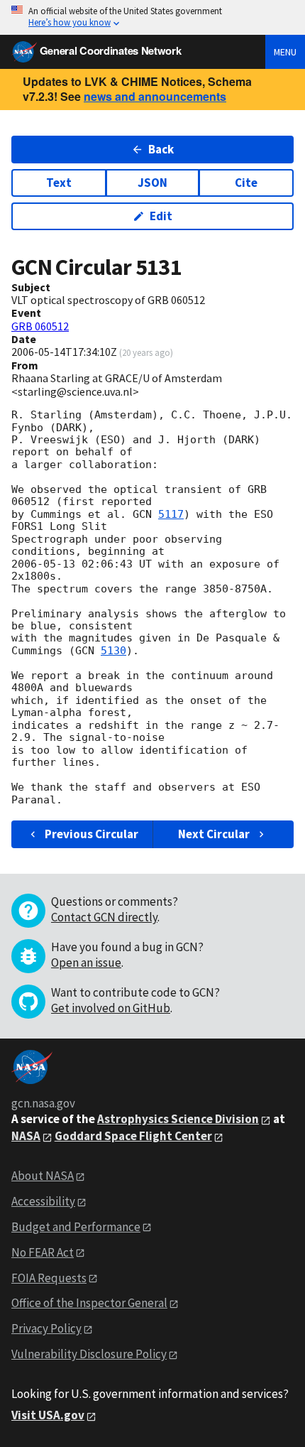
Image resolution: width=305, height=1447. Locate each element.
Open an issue (86, 962)
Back (161, 149)
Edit (161, 216)
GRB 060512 (40, 326)
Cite (246, 182)
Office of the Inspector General (89, 1303)
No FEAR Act (42, 1252)
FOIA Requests (49, 1278)
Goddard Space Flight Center (133, 1136)
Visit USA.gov (47, 1415)
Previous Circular (91, 834)
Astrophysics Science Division (178, 1119)
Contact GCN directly (104, 917)
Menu (285, 51)
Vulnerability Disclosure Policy (89, 1354)
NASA (25, 1136)
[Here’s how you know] (152, 17)
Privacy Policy (46, 1328)
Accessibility (43, 1201)
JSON (152, 182)
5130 (113, 650)
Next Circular (214, 834)
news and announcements (155, 96)
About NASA (42, 1175)
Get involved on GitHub (110, 1008)
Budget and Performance (75, 1227)
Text (59, 182)
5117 (171, 514)
